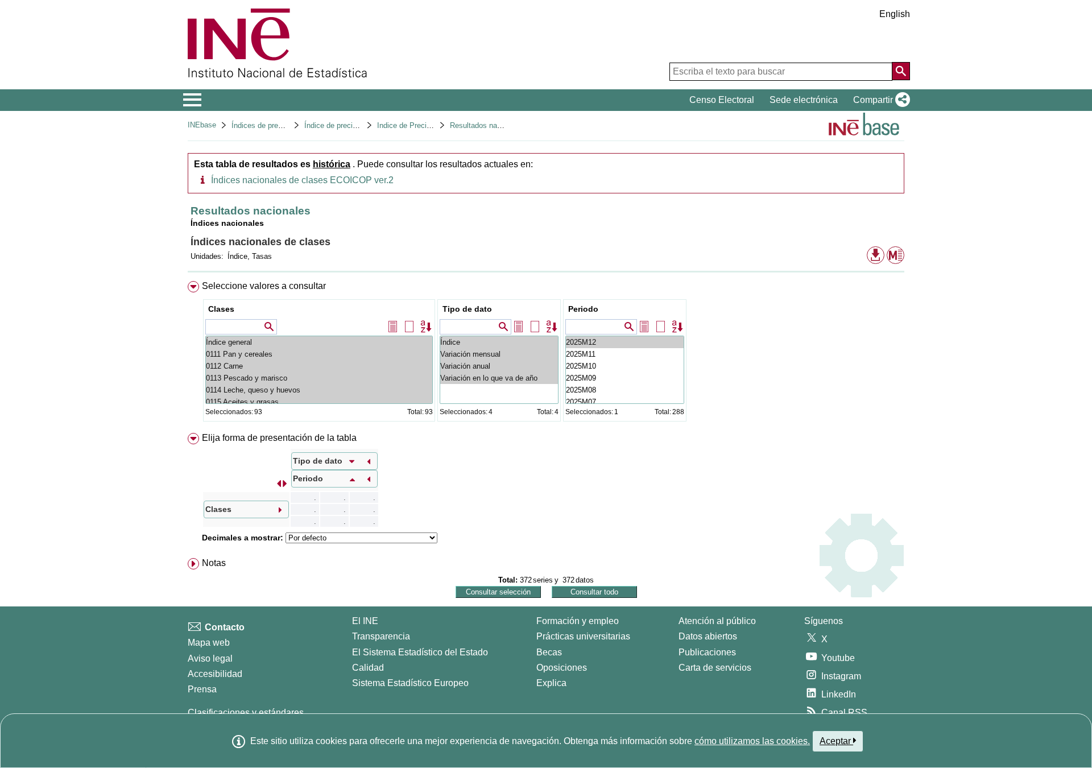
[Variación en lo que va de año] (499, 378)
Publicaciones (707, 652)
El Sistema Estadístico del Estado (420, 652)
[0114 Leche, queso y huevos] (319, 390)
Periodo (583, 308)
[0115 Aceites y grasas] (319, 402)
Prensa (202, 689)
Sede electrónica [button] (804, 100)
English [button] (894, 14)
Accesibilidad (215, 674)
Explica (551, 683)
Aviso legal (210, 658)
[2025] (625, 342)
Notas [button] (214, 563)
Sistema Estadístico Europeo (410, 683)
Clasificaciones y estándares (246, 712)
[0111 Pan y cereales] (319, 354)
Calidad (368, 667)
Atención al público (717, 621)
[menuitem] (546, 353)
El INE (365, 621)
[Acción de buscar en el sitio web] (901, 71)
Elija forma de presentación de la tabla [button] (279, 438)
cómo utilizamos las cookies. (752, 741)
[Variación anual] (499, 366)
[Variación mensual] (499, 354)
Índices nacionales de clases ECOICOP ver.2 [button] (302, 180)
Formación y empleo (577, 621)
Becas (549, 652)
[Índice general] (319, 342)
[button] (879, 100)
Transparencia (381, 636)
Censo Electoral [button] (721, 100)
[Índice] (499, 342)
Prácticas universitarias (583, 636)
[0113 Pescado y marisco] (319, 378)
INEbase (202, 125)
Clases (221, 308)
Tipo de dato (467, 308)
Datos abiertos (708, 636)
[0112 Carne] (319, 366)
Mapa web (209, 642)
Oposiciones (561, 667)
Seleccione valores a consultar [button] (264, 286)
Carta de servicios (715, 667)
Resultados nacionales (487, 125)
